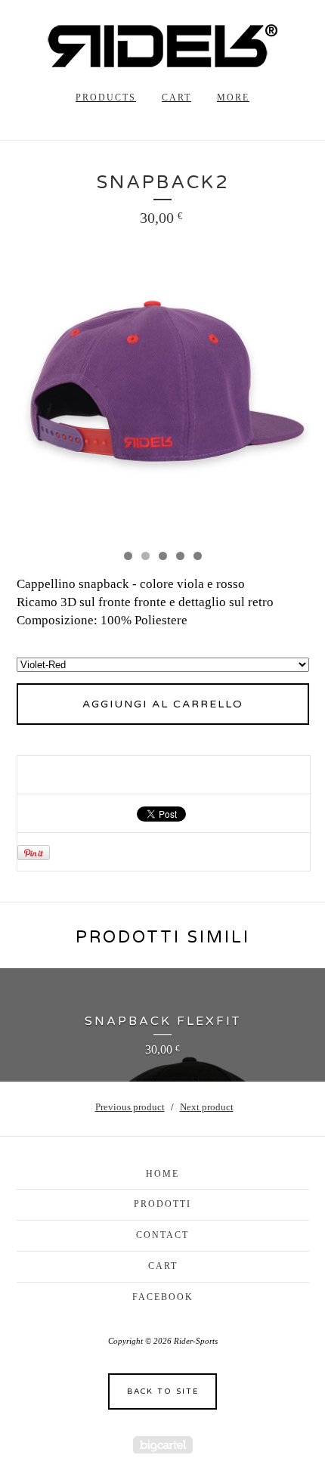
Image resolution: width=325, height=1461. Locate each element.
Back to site (163, 1391)
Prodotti (162, 1204)
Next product (207, 1107)
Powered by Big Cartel (163, 1444)
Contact (162, 1235)
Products (106, 97)
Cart (176, 97)
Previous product (130, 1107)
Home (162, 1173)
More (233, 97)
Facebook (162, 1297)
